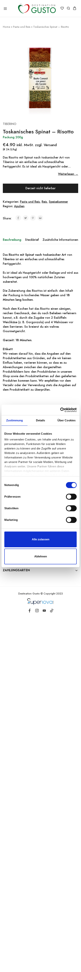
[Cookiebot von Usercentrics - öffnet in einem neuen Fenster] (60, 409)
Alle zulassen (40, 539)
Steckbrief (32, 240)
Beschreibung (12, 240)
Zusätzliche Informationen (60, 240)
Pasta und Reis (21, 27)
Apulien (19, 206)
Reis (44, 202)
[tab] (13, 240)
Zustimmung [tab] (14, 420)
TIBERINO (9, 124)
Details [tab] (40, 420)
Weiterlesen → (68, 174)
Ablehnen (40, 556)
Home (6, 27)
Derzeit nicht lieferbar (40, 188)
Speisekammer (58, 202)
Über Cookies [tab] (66, 420)
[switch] (71, 497)
